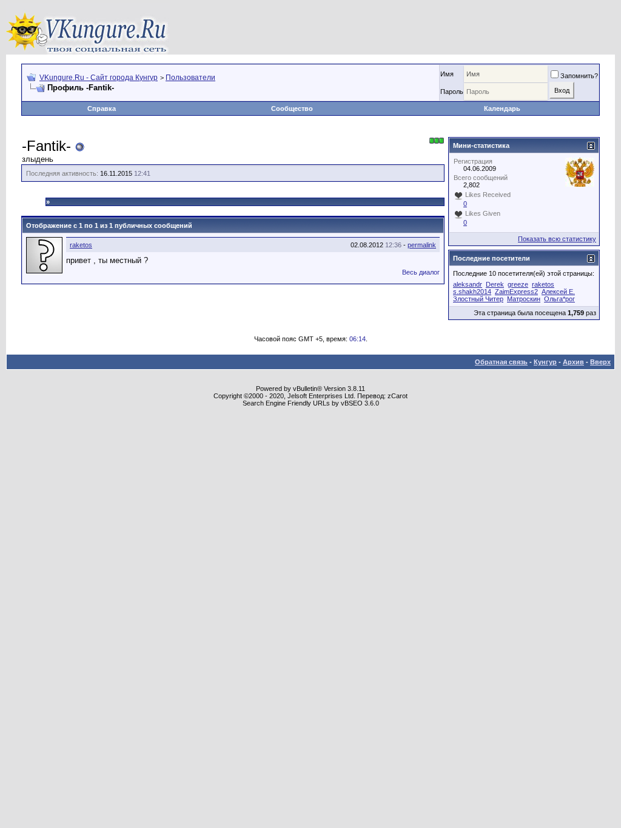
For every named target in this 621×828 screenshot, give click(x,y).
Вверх (600, 362)
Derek (495, 284)
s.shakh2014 (472, 291)
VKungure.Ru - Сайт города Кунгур (98, 77)
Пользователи (190, 77)
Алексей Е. (558, 291)
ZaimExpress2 (516, 291)
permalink (422, 245)
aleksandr (467, 284)
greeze (518, 284)
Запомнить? (579, 75)
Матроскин (523, 298)
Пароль (451, 91)
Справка (101, 108)
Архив (573, 362)
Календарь (502, 108)
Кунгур (545, 362)
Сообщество (292, 108)
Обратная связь (501, 362)
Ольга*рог (559, 298)
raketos (81, 245)
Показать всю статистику (557, 238)
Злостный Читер (478, 298)
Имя (447, 74)
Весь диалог (421, 272)
